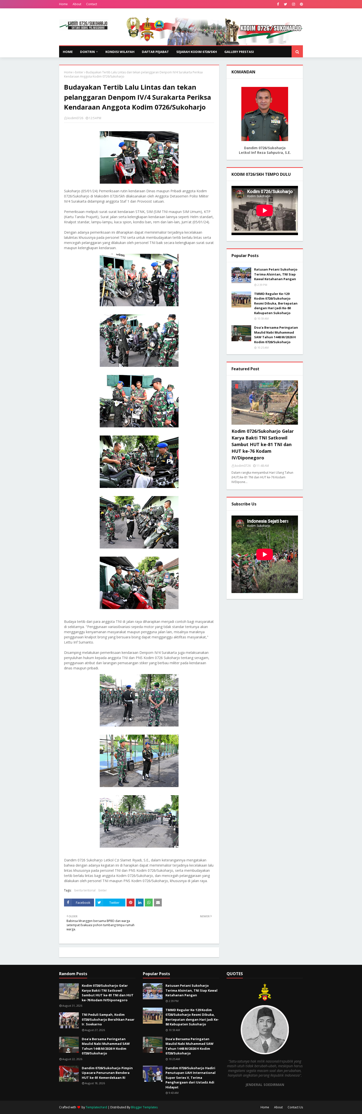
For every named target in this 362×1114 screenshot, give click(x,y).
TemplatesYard (96, 1107)
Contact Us (295, 1107)
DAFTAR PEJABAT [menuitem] (155, 51)
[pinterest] (301, 4)
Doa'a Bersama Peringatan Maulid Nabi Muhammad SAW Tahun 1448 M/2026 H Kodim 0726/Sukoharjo (276, 334)
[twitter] (285, 4)
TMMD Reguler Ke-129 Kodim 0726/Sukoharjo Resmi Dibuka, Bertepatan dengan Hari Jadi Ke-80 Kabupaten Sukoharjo (275, 303)
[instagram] (293, 4)
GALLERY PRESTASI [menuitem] (239, 51)
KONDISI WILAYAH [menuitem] (119, 51)
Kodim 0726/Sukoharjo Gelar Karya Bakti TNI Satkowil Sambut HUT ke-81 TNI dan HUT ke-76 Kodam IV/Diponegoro (262, 444)
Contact (91, 4)
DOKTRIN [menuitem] (87, 51)
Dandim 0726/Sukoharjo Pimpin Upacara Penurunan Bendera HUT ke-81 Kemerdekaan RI (107, 1073)
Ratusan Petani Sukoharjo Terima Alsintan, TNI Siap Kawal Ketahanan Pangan (275, 274)
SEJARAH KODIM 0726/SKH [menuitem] (196, 51)
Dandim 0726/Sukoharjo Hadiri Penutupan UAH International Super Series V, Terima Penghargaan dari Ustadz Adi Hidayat (190, 1077)
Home (63, 4)
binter (79, 72)
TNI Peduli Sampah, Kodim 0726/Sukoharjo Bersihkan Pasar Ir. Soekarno (108, 1019)
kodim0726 (75, 118)
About (77, 4)
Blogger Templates (144, 1107)
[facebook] (278, 4)
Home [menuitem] (68, 51)
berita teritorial (85, 890)
